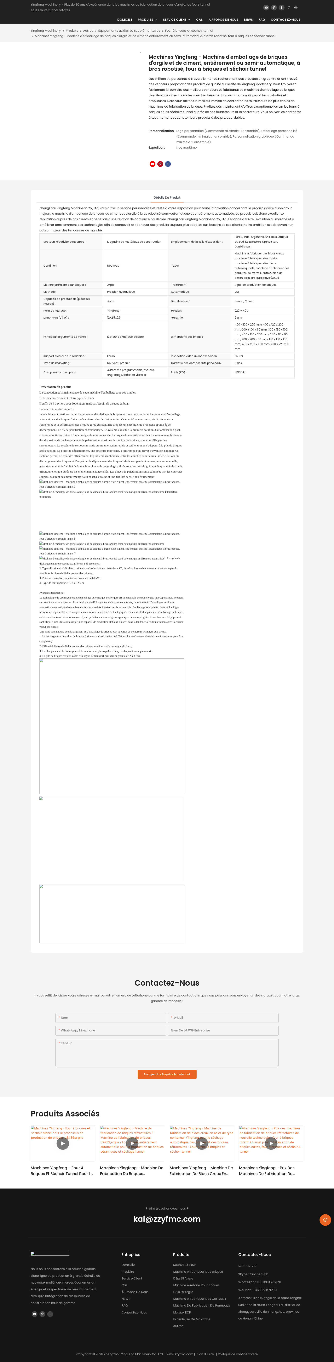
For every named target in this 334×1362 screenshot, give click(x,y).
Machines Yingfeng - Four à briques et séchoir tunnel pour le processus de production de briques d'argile (62, 1171)
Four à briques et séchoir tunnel (189, 30)
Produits (72, 30)
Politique (224, 1354)
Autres (88, 30)
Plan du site (205, 1354)
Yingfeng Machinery (46, 30)
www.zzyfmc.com (180, 1354)
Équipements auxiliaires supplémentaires (129, 30)
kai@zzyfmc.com (167, 1219)
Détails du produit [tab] (167, 197)
